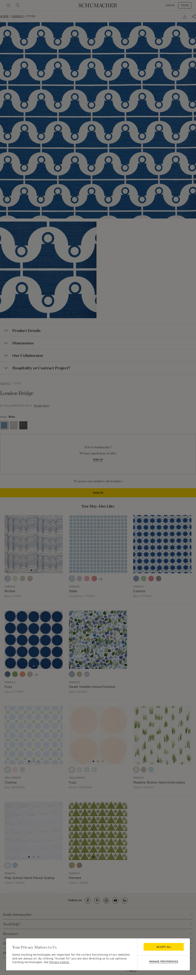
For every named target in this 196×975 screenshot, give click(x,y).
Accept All (163, 946)
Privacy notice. (59, 962)
